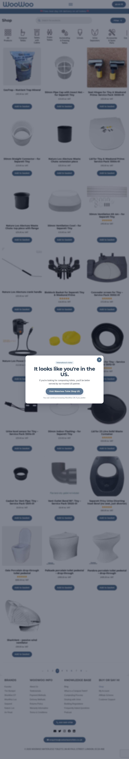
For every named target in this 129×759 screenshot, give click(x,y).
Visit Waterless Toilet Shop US (64, 391)
